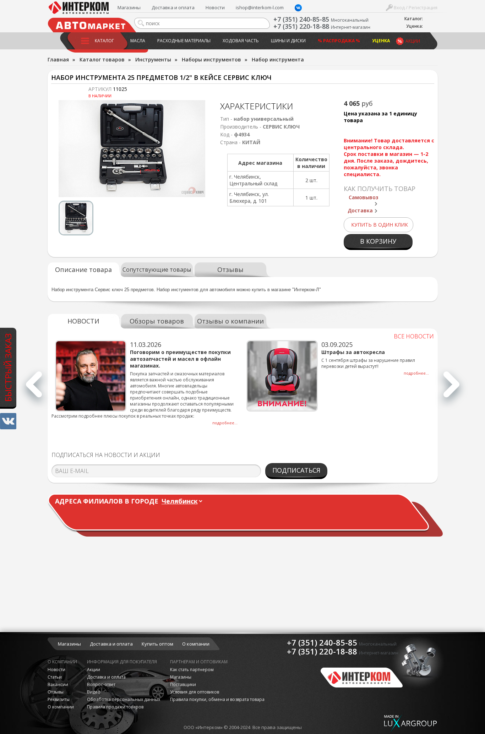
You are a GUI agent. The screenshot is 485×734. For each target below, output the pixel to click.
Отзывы (230, 269)
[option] (132, 148)
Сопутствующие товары (156, 269)
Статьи (55, 677)
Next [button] (451, 388)
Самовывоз (363, 197)
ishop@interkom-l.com (260, 7)
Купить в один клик (379, 224)
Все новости (414, 336)
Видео (93, 692)
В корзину (378, 241)
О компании (195, 644)
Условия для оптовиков (194, 692)
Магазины (129, 7)
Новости (215, 7)
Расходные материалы (184, 41)
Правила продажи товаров (115, 707)
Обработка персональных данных (123, 699)
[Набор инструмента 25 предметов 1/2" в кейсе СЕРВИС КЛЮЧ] (132, 148)
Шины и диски (288, 41)
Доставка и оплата (173, 7)
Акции (412, 41)
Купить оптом (157, 644)
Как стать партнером (192, 670)
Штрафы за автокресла (353, 352)
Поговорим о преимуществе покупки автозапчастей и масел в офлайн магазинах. (180, 359)
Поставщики (183, 684)
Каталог (104, 41)
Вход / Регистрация (415, 7)
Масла (137, 41)
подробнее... (225, 422)
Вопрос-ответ (101, 684)
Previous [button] (33, 388)
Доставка (360, 210)
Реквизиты (59, 699)
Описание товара (83, 269)
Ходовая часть (241, 41)
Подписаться (296, 470)
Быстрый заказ (8, 367)
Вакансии (58, 684)
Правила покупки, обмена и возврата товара (217, 699)
